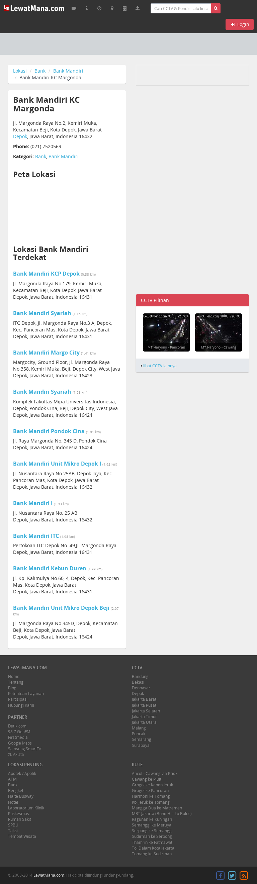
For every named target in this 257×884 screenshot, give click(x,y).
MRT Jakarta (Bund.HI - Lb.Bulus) (162, 813)
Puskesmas (18, 813)
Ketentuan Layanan (26, 693)
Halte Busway (20, 796)
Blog (12, 688)
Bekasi (138, 682)
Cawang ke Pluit (146, 779)
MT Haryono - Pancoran (166, 347)
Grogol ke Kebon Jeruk (152, 785)
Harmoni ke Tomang (151, 796)
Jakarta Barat (144, 699)
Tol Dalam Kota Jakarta (153, 848)
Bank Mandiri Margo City (46, 352)
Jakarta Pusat (144, 705)
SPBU (13, 825)
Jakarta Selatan (146, 711)
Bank (40, 71)
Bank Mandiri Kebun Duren (49, 568)
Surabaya (141, 745)
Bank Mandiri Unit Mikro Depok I (57, 463)
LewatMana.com (48, 875)
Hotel (13, 802)
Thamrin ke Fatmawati (152, 842)
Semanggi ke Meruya (151, 825)
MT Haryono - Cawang (218, 347)
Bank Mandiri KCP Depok (46, 273)
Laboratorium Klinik (26, 808)
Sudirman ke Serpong (152, 836)
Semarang (141, 739)
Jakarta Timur (144, 716)
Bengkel (15, 790)
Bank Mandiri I (33, 503)
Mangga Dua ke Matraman (157, 808)
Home (13, 676)
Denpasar (141, 688)
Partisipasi (17, 699)
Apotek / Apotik (22, 773)
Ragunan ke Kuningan (152, 819)
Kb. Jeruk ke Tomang (151, 802)
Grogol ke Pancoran (150, 790)
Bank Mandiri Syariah (42, 313)
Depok (20, 136)
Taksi (13, 830)
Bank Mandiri (68, 71)
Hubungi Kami (21, 705)
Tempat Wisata (22, 836)
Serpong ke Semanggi (152, 830)
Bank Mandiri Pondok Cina (49, 431)
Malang (139, 728)
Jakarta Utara (144, 722)
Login (242, 24)
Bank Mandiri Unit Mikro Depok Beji (61, 607)
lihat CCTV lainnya (160, 365)
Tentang (15, 682)
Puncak (138, 733)
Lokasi (20, 71)
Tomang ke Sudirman (152, 854)
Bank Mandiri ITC (36, 535)
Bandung (140, 676)
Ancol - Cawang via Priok (154, 773)
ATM (12, 779)
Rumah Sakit (19, 819)
